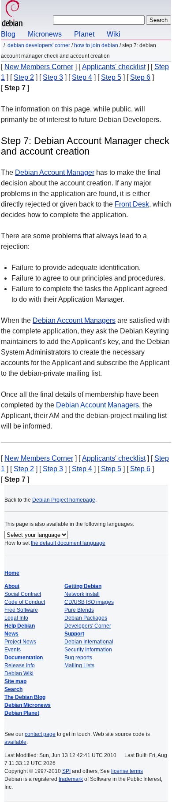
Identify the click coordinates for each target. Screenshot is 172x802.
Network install (82, 594)
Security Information (88, 650)
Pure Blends (79, 610)
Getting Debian (82, 586)
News (11, 634)
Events (12, 650)
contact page (40, 734)
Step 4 (82, 77)
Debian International (88, 642)
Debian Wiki (19, 673)
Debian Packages (85, 618)
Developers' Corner (87, 626)
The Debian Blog (24, 697)
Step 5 (111, 77)
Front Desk (132, 204)
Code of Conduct (24, 602)
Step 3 (53, 77)
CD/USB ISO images (89, 602)
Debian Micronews (27, 705)
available (15, 742)
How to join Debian (96, 45)
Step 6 (140, 77)
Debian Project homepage (63, 500)
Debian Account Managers (74, 320)
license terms (127, 771)
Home (11, 573)
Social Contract (22, 594)
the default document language (68, 543)
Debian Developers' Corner (38, 45)
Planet (84, 34)
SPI (66, 771)
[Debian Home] (12, 14)
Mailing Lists (79, 665)
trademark (71, 779)
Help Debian (19, 626)
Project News (20, 642)
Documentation (23, 657)
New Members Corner (38, 66)
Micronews (45, 34)
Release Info (19, 665)
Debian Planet (21, 713)
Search (13, 689)
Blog (8, 34)
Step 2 (24, 77)
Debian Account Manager (54, 172)
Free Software (21, 610)
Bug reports (78, 657)
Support (74, 634)
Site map (15, 681)
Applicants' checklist (114, 66)
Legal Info (16, 618)
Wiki (113, 34)
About (11, 586)
